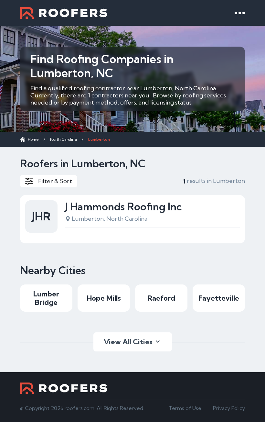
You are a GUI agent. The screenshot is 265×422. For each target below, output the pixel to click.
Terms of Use (185, 408)
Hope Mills (104, 298)
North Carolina (63, 139)
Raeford (161, 298)
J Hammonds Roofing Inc (123, 206)
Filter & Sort (55, 181)
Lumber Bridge (46, 298)
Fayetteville (219, 298)
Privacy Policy (229, 408)
